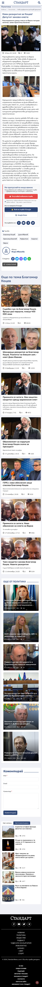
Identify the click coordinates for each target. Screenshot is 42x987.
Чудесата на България (21, 943)
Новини (3, 9)
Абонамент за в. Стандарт (21, 984)
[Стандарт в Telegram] (28, 223)
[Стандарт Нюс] (21, 920)
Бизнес (21, 948)
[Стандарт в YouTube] (23, 223)
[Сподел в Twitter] (17, 259)
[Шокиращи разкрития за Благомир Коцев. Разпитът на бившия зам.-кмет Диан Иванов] (21, 339)
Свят (21, 951)
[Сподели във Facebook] (13, 259)
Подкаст (21, 940)
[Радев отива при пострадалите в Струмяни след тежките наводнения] (21, 657)
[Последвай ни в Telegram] (29, 924)
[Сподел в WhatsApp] (29, 259)
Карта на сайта (21, 982)
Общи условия (21, 969)
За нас (21, 966)
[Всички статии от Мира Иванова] (6, 251)
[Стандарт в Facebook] (19, 223)
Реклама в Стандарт (21, 976)
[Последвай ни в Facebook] (14, 924)
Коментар (7, 791)
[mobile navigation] (3, 2)
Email (5, 783)
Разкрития (24, 239)
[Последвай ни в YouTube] (19, 924)
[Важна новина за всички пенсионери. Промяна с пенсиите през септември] (8, 877)
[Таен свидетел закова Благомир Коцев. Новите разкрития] (21, 549)
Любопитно (21, 946)
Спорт (21, 953)
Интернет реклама (21, 974)
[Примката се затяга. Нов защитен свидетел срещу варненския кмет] (21, 384)
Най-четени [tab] (7, 823)
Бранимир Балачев (10, 239)
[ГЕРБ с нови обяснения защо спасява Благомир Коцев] (21, 469)
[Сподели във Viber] (21, 259)
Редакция (21, 971)
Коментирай (11, 264)
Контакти (21, 979)
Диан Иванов (23, 234)
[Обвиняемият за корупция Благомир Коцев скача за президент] (21, 428)
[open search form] (39, 2)
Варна (5, 243)
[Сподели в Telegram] (25, 259)
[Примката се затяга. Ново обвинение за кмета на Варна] (21, 510)
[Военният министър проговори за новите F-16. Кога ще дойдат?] (21, 717)
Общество (21, 938)
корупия (34, 239)
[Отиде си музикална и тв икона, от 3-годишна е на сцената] (8, 845)
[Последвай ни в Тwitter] (24, 924)
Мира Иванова (18, 252)
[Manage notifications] (37, 982)
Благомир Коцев (9, 234)
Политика (11, 9)
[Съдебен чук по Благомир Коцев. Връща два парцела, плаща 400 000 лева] (21, 296)
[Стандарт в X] (33, 223)
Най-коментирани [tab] (22, 823)
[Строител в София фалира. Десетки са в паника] (8, 832)
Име (5, 775)
